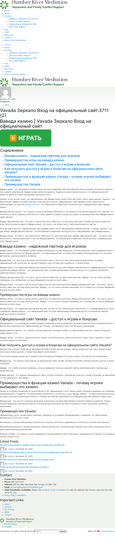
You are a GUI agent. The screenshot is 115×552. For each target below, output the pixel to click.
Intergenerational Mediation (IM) (22, 24)
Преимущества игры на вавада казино (34, 160)
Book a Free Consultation (15, 40)
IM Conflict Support (17, 27)
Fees (6, 29)
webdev (11, 449)
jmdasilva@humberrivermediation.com (26, 487)
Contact (7, 37)
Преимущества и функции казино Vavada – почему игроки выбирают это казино (57, 178)
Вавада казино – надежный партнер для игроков (42, 156)
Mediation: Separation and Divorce (24, 19)
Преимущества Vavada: (22, 184)
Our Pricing (9, 509)
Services (8, 16)
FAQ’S (6, 32)
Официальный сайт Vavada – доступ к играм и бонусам (47, 164)
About (7, 13)
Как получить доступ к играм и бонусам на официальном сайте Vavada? (53, 170)
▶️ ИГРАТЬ (25, 138)
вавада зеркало (32, 204)
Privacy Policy (10, 524)
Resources (8, 35)
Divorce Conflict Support (19, 21)
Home (7, 11)
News (6, 105)
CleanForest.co (108, 531)
